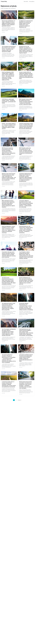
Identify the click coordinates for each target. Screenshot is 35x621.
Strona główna (31, 1)
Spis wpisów (26, 1)
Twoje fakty (4, 1)
